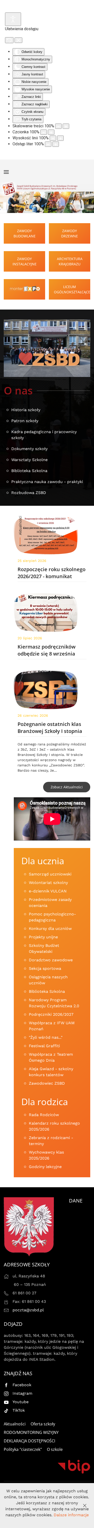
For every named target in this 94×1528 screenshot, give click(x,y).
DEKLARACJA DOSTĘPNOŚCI (29, 1441)
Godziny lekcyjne (45, 1166)
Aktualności (15, 1424)
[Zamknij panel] (18, 40)
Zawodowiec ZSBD (47, 1083)
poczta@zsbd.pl (28, 1310)
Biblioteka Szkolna (29, 470)
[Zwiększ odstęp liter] (55, 144)
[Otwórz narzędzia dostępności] (13, 19)
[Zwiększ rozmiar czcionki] (51, 132)
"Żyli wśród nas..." (45, 1037)
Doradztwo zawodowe (51, 960)
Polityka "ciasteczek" (23, 1449)
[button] (6, 172)
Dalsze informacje (71, 1515)
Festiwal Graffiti (44, 1045)
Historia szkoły (25, 409)
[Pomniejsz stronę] (58, 126)
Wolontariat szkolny (48, 882)
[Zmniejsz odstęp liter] (48, 144)
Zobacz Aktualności (67, 787)
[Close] (84, 1505)
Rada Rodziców (44, 1114)
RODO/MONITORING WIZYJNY (31, 1432)
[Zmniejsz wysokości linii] (53, 138)
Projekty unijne (43, 937)
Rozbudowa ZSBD (28, 492)
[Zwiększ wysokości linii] (60, 138)
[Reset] (9, 40)
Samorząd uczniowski (50, 874)
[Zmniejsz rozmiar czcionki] (43, 132)
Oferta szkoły (43, 1424)
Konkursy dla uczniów (50, 928)
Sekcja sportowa (45, 968)
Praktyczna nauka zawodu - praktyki (47, 481)
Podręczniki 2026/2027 (51, 1014)
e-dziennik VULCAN (48, 891)
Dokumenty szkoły (29, 448)
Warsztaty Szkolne (29, 459)
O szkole (55, 1449)
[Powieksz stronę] (66, 126)
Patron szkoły (24, 420)
